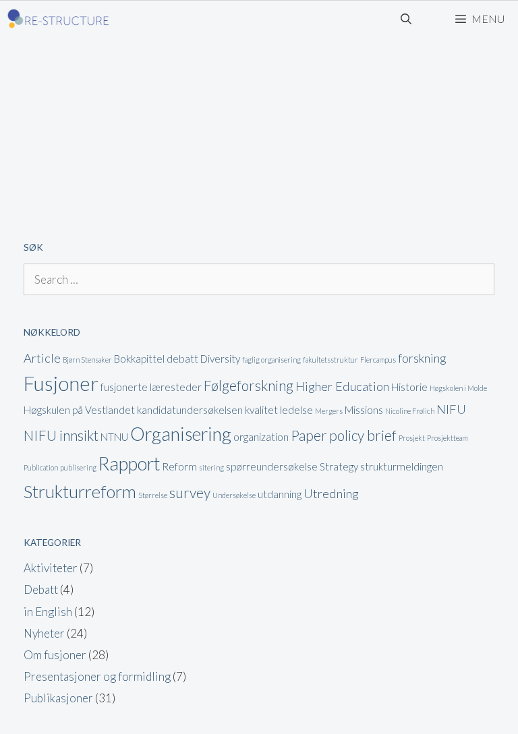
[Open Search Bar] (406, 19)
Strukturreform (80, 491)
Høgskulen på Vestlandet (79, 410)
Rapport (129, 463)
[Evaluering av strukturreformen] (58, 19)
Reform (179, 466)
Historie (409, 387)
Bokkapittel (139, 359)
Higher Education (342, 386)
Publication (41, 467)
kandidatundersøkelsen (190, 410)
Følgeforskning (248, 385)
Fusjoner (61, 383)
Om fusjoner (55, 655)
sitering (211, 467)
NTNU (114, 437)
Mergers (329, 410)
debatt (182, 359)
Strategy (339, 466)
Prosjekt (412, 437)
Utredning (331, 493)
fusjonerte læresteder (151, 387)
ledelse (296, 410)
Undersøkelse (234, 495)
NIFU (451, 409)
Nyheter (44, 633)
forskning (422, 357)
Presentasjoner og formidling (97, 676)
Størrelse (152, 495)
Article (42, 357)
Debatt (41, 589)
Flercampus (378, 359)
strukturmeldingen (401, 466)
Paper (309, 435)
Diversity (220, 359)
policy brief (363, 435)
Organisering (180, 434)
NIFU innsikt (61, 435)
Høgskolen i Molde (458, 388)
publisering (78, 467)
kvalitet (261, 410)
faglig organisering (271, 359)
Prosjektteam (447, 437)
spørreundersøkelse (272, 466)
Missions (364, 410)
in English (48, 612)
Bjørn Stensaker (87, 359)
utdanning (279, 494)
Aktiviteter (51, 568)
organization (261, 437)
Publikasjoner (58, 698)
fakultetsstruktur (330, 359)
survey (189, 493)
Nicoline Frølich (409, 410)
